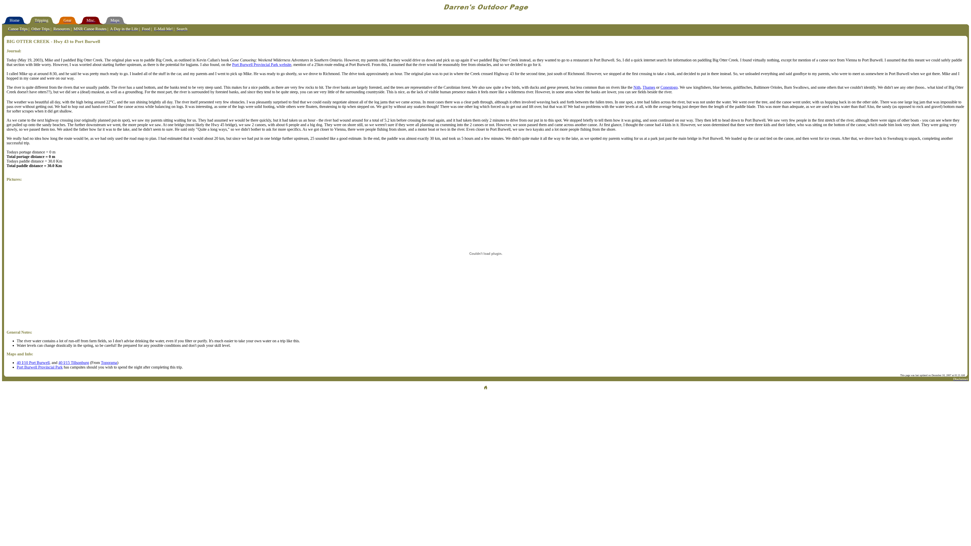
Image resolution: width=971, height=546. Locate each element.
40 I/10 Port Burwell (33, 362)
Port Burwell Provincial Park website (261, 64)
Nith (637, 87)
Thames (649, 87)
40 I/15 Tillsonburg (73, 362)
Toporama (109, 362)
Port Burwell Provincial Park (40, 367)
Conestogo (669, 87)
